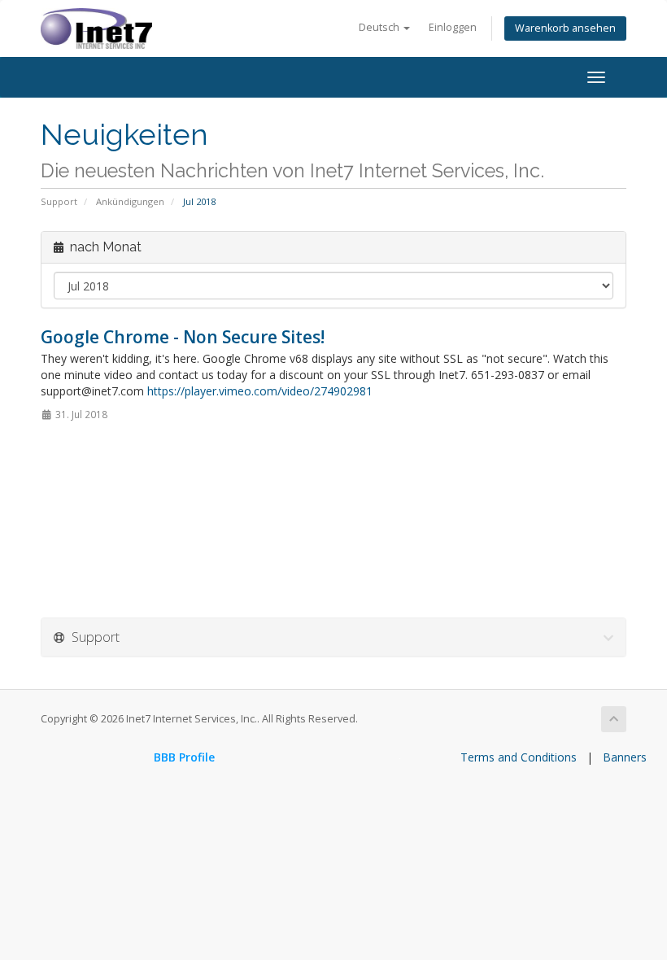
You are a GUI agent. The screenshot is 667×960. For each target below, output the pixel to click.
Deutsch (380, 27)
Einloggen (453, 27)
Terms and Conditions (518, 757)
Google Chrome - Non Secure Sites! (183, 336)
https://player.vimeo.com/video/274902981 (260, 391)
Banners (625, 757)
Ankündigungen (130, 201)
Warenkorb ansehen (565, 28)
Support (59, 201)
